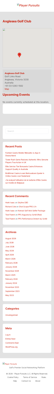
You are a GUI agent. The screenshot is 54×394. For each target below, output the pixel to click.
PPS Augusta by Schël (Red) (30, 215)
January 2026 (11, 267)
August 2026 (10, 238)
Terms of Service (30, 377)
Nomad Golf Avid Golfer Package (31, 210)
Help (15, 381)
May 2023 (9, 295)
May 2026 (9, 251)
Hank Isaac (10, 202)
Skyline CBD (23, 202)
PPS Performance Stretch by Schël (32, 219)
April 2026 (9, 255)
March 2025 (10, 275)
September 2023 (12, 291)
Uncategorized (11, 315)
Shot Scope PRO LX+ (28, 206)
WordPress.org (11, 347)
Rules (44, 377)
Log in (7, 335)
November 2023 (12, 287)
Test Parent (10, 215)
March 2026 (10, 259)
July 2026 (9, 242)
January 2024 (11, 283)
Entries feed (10, 339)
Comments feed (12, 343)
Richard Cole (10, 206)
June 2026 (9, 246)
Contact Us (26, 381)
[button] (19, 55)
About (37, 381)
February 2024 (11, 279)
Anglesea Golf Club (14, 73)
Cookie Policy (12, 377)
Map (7, 89)
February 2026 (11, 263)
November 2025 (12, 271)
